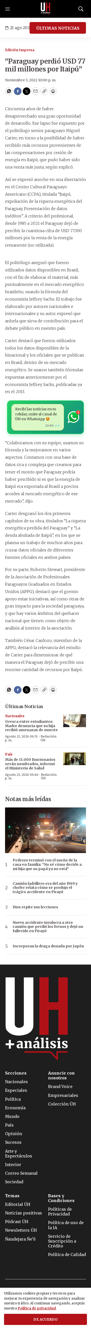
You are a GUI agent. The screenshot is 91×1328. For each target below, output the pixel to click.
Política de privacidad (37, 1308)
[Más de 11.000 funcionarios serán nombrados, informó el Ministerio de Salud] (74, 758)
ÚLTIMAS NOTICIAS (57, 28)
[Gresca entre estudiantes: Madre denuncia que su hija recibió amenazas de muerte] (74, 720)
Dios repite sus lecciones (35, 907)
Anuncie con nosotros (61, 1075)
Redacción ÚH (48, 738)
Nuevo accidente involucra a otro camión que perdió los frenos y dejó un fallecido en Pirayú (48, 926)
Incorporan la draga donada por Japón (48, 946)
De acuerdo (45, 1319)
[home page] (45, 9)
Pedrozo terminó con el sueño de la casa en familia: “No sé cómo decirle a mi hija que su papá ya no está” (47, 864)
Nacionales (15, 716)
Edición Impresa (19, 50)
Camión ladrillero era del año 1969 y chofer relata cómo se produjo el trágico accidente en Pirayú (45, 887)
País (9, 754)
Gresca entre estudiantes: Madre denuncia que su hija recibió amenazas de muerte (31, 725)
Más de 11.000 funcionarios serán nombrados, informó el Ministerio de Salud (30, 763)
